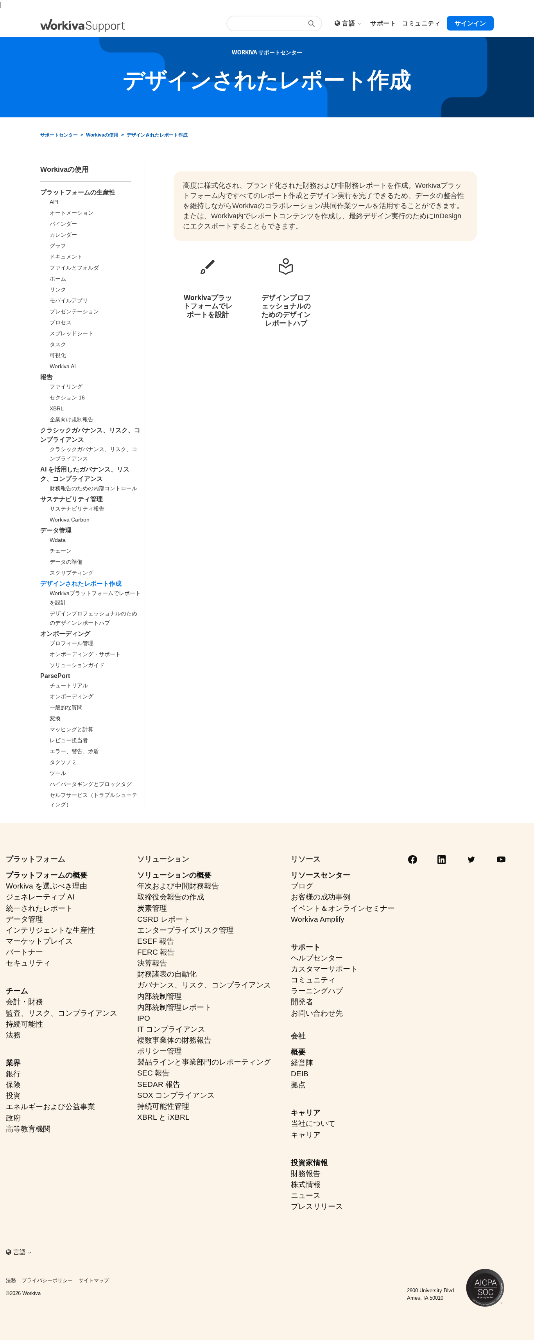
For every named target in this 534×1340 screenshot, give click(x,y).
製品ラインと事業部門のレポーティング (204, 1062)
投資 (13, 1096)
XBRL (57, 408)
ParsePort (55, 676)
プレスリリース (317, 1206)
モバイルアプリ (69, 300)
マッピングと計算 (71, 729)
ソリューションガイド (77, 665)
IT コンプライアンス (171, 1029)
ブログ (302, 886)
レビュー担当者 (69, 740)
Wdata (58, 540)
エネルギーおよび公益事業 (50, 1107)
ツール (58, 773)
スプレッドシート (71, 333)
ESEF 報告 (155, 941)
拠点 (298, 1085)
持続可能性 (24, 1024)
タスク (58, 344)
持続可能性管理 (163, 1106)
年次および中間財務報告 (178, 886)
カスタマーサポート (324, 969)
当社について (313, 1123)
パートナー (24, 952)
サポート (306, 947)
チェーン (61, 551)
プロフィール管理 (71, 643)
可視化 (58, 355)
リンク (58, 289)
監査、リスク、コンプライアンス (61, 1013)
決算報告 (152, 963)
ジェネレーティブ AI (40, 897)
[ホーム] (82, 26)
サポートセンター (59, 135)
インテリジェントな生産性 (50, 930)
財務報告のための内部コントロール (93, 488)
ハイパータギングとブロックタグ (91, 784)
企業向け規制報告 (71, 419)
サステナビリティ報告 (77, 508)
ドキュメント (66, 257)
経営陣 (302, 1063)
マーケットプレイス (39, 941)
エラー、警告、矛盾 (74, 751)
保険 (13, 1085)
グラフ (58, 246)
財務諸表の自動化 (167, 974)
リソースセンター (320, 875)
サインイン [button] (470, 23)
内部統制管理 (159, 996)
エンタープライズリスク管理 (185, 930)
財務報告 (306, 1173)
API (54, 202)
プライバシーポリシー (47, 1280)
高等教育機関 (28, 1129)
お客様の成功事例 (320, 897)
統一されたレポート (39, 908)
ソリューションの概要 (174, 875)
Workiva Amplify (317, 919)
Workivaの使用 (102, 135)
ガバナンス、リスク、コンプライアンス (204, 985)
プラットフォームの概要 (47, 875)
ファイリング (66, 386)
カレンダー (63, 235)
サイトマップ (94, 1280)
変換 (55, 718)
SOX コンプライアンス (176, 1095)
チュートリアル (69, 685)
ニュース (306, 1195)
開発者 (302, 1002)
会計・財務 (24, 1002)
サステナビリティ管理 (71, 499)
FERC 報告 (156, 952)
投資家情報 (309, 1162)
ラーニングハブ (317, 991)
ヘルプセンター (317, 958)
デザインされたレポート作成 (157, 135)
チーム (17, 991)
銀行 (13, 1074)
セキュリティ (28, 963)
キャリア (306, 1112)
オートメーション (71, 213)
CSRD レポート (163, 919)
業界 (13, 1063)
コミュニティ (313, 980)
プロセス (61, 322)
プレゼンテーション (74, 311)
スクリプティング (71, 573)
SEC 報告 (153, 1073)
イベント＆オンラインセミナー (343, 908)
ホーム (58, 278)
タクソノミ (63, 762)
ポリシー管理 (159, 1051)
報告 (46, 377)
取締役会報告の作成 (170, 897)
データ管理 (56, 530)
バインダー (63, 224)
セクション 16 (67, 397)
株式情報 (306, 1184)
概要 (298, 1052)
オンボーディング (65, 633)
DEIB (299, 1074)
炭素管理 (152, 908)
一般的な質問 (66, 707)
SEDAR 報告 (158, 1084)
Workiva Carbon (70, 519)
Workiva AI (63, 366)
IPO (143, 1018)
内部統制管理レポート (174, 1007)
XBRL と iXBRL (163, 1117)
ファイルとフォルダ (74, 267)
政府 (13, 1118)
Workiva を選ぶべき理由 (46, 886)
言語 (349, 23)
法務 (13, 1035)
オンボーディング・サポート (85, 654)
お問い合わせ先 (317, 1013)
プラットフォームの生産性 (77, 192)
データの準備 (66, 562)
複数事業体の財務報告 (174, 1040)
